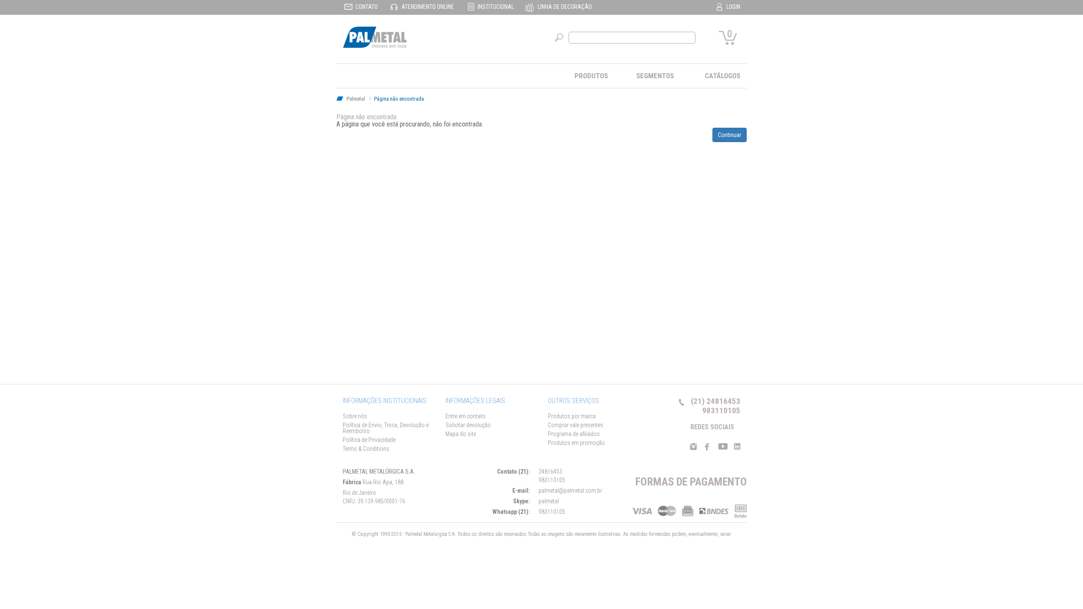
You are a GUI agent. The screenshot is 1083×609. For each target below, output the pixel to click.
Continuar (729, 135)
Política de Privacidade (369, 440)
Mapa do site (460, 434)
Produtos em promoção (576, 443)
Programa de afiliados (574, 434)
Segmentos (655, 76)
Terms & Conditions (366, 449)
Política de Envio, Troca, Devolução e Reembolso (386, 428)
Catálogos (722, 76)
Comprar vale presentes (575, 425)
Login (733, 6)
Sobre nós (355, 416)
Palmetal (355, 99)
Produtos (591, 76)
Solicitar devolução (468, 425)
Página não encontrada (399, 99)
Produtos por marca (572, 416)
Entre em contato (465, 416)
